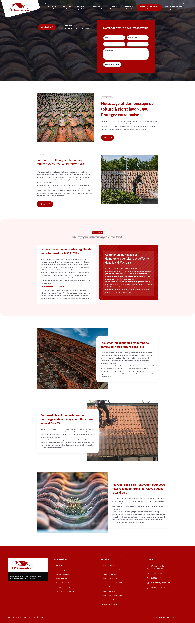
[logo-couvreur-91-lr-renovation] (28, 565)
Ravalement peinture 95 (63, 583)
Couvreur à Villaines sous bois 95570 (112, 583)
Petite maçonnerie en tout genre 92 (34, 575)
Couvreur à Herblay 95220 (109, 600)
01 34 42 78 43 (71, 29)
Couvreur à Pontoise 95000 (109, 578)
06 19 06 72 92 (87, 29)
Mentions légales (162, 617)
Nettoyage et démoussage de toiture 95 (67, 587)
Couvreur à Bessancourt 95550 (110, 591)
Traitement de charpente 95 (64, 574)
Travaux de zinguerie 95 (62, 570)
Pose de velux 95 (60, 566)
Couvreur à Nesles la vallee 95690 (111, 570)
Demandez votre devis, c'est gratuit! (126, 28)
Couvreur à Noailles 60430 (109, 566)
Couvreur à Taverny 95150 (109, 604)
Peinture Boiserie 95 (61, 578)
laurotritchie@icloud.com (160, 583)
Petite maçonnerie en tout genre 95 (66, 591)
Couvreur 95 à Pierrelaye (109, 587)
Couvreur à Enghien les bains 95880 (112, 595)
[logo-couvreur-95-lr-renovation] (19, 12)
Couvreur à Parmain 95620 (109, 574)
